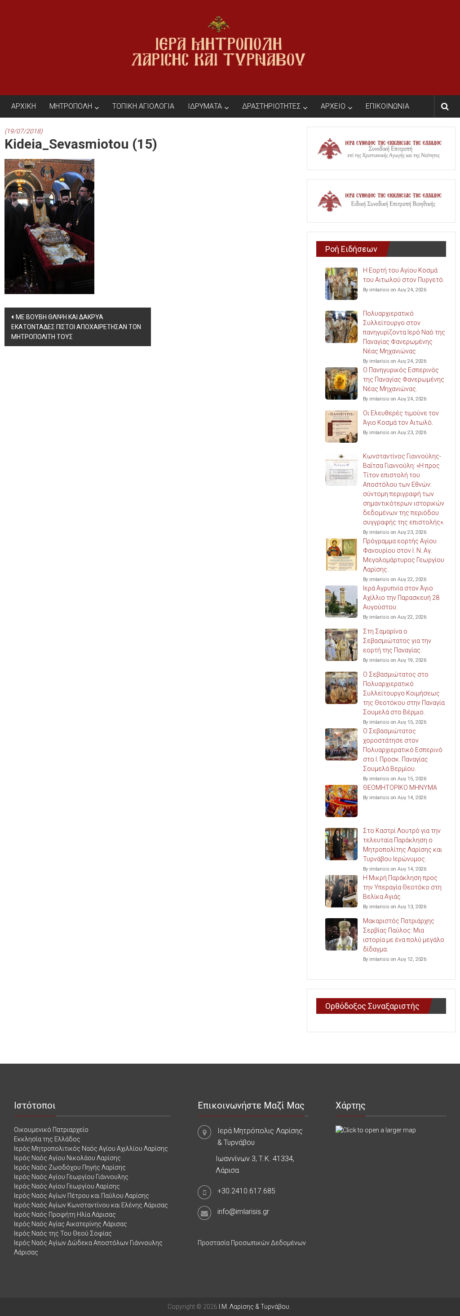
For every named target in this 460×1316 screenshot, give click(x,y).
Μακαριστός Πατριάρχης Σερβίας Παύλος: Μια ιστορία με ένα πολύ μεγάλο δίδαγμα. (403, 935)
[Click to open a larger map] (376, 1129)
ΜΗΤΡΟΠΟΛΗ (70, 106)
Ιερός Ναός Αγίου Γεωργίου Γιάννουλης (71, 1176)
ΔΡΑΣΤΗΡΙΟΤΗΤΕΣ (271, 106)
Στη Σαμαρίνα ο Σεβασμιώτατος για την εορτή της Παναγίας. (397, 641)
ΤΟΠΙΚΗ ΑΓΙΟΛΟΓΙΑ (143, 106)
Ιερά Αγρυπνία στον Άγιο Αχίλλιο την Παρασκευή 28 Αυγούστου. (401, 598)
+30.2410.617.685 (246, 1191)
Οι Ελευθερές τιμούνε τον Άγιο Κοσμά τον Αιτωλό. (401, 417)
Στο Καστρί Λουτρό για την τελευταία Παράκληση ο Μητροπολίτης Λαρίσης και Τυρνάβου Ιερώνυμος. (402, 845)
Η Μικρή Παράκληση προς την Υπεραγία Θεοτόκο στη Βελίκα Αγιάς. (402, 887)
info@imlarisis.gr (243, 1211)
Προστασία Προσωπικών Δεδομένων (252, 1242)
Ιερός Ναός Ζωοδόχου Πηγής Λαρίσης (70, 1167)
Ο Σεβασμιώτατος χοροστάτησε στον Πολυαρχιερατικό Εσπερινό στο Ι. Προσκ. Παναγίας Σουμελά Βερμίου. (402, 749)
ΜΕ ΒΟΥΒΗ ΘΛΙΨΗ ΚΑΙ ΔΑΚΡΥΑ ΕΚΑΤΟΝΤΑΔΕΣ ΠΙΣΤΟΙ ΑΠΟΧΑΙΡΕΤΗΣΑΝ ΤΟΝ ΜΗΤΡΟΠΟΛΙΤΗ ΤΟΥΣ (76, 326)
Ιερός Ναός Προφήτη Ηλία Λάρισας (65, 1214)
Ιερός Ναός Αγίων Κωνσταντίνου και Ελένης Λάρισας (91, 1205)
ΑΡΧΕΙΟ (333, 106)
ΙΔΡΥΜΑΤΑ (205, 106)
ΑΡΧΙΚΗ (23, 106)
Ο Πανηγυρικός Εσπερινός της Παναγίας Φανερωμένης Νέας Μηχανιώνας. (403, 379)
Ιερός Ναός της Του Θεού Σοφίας (63, 1233)
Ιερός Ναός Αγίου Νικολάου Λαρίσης (67, 1158)
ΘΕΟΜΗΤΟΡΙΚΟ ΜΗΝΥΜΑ (400, 787)
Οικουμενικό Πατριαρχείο (51, 1129)
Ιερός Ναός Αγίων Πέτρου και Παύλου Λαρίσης (81, 1195)
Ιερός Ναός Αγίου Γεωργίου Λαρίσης (67, 1186)
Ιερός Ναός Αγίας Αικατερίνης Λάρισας (70, 1224)
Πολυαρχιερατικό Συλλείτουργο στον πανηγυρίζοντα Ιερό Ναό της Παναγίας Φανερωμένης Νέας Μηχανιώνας (404, 332)
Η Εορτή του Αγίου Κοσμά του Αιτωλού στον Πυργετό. (403, 275)
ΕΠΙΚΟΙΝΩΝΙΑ (387, 106)
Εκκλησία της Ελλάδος (47, 1139)
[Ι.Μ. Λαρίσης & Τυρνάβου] (218, 47)
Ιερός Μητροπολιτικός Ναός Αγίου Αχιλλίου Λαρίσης (91, 1148)
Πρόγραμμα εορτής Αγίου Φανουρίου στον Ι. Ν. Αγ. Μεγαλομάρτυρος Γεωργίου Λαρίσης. (403, 555)
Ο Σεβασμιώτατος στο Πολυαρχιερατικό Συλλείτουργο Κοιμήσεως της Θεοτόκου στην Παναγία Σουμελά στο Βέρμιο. (404, 693)
